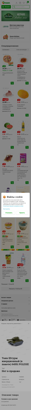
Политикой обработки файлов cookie (13, 206)
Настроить (6, 209)
